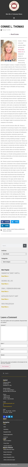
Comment (3, 325)
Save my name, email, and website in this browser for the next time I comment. (14, 363)
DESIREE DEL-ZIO (7, 281)
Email (2, 349)
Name (2, 343)
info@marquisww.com (7, 406)
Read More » (5, 276)
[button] (14, 18)
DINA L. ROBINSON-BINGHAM (10, 288)
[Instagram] (4, 417)
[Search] (25, 245)
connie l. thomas (6, 229)
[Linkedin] (12, 417)
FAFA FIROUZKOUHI (7, 304)
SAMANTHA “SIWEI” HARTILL (10, 273)
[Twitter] (9, 417)
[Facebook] (7, 417)
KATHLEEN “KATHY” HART (9, 296)
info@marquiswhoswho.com (8, 403)
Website (2, 355)
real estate (8, 231)
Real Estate (15, 34)
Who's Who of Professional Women (14, 14)
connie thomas (14, 229)
